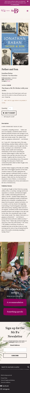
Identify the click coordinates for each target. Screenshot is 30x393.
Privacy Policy (4, 378)
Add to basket (10, 113)
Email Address (15, 345)
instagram (6, 389)
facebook (5, 386)
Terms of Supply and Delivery (8, 380)
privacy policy (16, 4)
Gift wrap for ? (8, 117)
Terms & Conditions (5, 382)
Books (8, 81)
